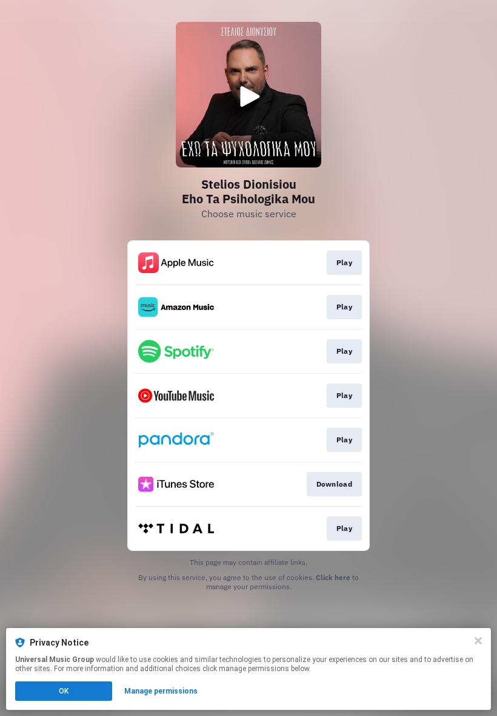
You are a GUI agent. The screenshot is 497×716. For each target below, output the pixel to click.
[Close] (478, 640)
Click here (333, 577)
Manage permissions (161, 691)
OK (63, 691)
